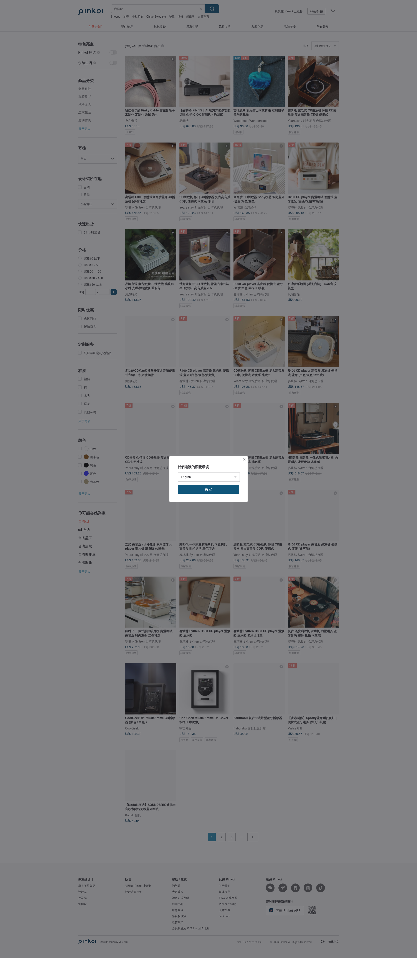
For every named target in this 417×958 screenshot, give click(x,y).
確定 (208, 489)
